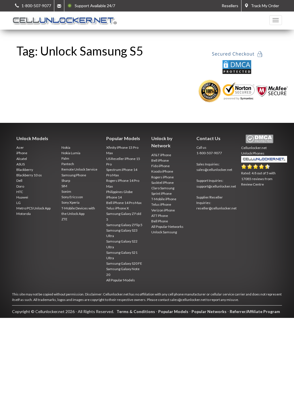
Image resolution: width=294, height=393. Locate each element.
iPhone (21, 153)
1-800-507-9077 (209, 153)
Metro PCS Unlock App (33, 208)
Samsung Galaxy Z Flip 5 (124, 225)
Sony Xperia (70, 202)
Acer (20, 147)
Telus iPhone (161, 204)
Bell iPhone (160, 160)
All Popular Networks (167, 226)
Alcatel (21, 159)
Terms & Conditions (136, 311)
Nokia (65, 147)
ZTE (64, 219)
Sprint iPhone (161, 193)
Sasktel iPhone (162, 182)
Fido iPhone (160, 166)
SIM (64, 186)
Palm (65, 158)
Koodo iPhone (162, 171)
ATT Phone (159, 215)
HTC (19, 192)
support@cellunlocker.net (216, 186)
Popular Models (173, 311)
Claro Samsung (162, 188)
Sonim (66, 191)
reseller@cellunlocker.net (216, 208)
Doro (20, 186)
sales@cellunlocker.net (214, 169)
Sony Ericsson (72, 197)
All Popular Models (120, 280)
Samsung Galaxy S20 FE (124, 263)
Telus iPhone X (117, 208)
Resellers (230, 5)
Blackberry (24, 169)
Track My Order (263, 5)
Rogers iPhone (162, 177)
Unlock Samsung (164, 232)
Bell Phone (159, 221)
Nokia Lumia (70, 153)
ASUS (20, 164)
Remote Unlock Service (79, 169)
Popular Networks (209, 311)
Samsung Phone (73, 175)
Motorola (23, 213)
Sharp (65, 180)
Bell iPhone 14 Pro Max (124, 203)
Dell (19, 180)
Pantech (67, 164)
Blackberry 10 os (29, 175)
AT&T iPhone (161, 155)
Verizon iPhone (163, 210)
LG (18, 203)
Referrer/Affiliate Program (255, 311)
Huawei (22, 197)
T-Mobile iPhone (163, 199)
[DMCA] (237, 66)
